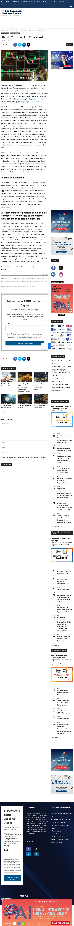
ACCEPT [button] (37, 919)
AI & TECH (13, 21)
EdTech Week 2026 (63, 719)
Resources (24, 1)
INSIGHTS (57, 21)
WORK (29, 21)
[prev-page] (2, 411)
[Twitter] (20, 45)
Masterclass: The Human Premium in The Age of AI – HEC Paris (64, 609)
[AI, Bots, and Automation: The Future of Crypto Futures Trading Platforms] (41, 377)
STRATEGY (22, 21)
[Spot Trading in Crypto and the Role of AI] (41, 399)
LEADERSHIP (5, 21)
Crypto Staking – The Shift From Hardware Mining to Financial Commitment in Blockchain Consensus (24, 387)
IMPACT (50, 21)
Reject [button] (37, 923)
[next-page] (5, 411)
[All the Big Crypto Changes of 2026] (8, 399)
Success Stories (57, 381)
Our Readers (16, 1)
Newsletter (46, 1)
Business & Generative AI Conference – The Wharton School (64, 481)
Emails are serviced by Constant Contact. (31, 337)
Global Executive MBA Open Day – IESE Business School (64, 703)
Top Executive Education (57, 1)
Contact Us (21, 4)
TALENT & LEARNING (39, 21)
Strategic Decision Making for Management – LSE (63, 581)
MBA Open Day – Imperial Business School (63, 692)
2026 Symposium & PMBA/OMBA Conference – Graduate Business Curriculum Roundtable (64, 728)
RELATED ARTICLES (9, 368)
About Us (8, 1)
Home (3, 1)
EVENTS (4, 25)
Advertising (4, 4)
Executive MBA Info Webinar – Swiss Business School (63, 639)
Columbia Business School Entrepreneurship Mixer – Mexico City (64, 439)
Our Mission (31, 1)
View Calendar (55, 526)
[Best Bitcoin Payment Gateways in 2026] (8, 377)
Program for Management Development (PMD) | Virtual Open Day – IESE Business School (64, 493)
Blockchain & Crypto (21, 30)
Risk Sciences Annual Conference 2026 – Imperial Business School (64, 459)
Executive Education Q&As (60, 384)
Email (7, 323)
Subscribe (39, 1)
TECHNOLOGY (10, 30)
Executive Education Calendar (61, 387)
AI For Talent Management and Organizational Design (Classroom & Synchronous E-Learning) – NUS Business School (64, 624)
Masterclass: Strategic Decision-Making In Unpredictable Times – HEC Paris (64, 598)
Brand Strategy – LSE (64, 589)
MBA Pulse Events (57, 390)
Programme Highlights (59, 370)
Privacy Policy (55, 912)
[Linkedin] (24, 45)
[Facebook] (15, 45)
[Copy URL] (28, 45)
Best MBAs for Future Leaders (61, 367)
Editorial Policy (13, 4)
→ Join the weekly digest (24, 343)
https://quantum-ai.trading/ (31, 102)
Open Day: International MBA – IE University (65, 712)
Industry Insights (57, 378)
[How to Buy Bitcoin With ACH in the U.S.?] (25, 399)
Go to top (45, 274)
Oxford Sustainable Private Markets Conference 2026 (63, 470)
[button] (71, 6)
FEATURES (64, 21)
